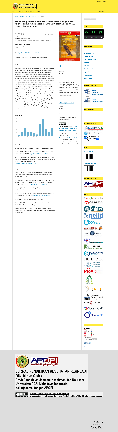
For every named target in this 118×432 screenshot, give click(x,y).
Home (16, 16)
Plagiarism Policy (89, 75)
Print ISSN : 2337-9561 (90, 163)
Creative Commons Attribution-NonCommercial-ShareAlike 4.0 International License (68, 128)
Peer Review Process (90, 59)
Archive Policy (88, 78)
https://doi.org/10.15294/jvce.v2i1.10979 (25, 163)
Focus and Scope (88, 50)
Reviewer (86, 62)
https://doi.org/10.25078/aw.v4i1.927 (41, 195)
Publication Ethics (89, 56)
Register (99, 1)
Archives (21, 11)
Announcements (30, 11)
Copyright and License (90, 72)
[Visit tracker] (84, 347)
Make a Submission (90, 19)
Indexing (86, 65)
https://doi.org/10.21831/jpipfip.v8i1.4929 (38, 184)
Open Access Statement (91, 69)
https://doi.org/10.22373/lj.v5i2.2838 (39, 153)
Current (14, 11)
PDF (62, 66)
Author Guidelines (89, 53)
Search (102, 11)
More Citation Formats (65, 95)
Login (104, 1)
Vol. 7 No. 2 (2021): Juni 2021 (32, 16)
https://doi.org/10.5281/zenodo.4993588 (28, 53)
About (39, 11)
